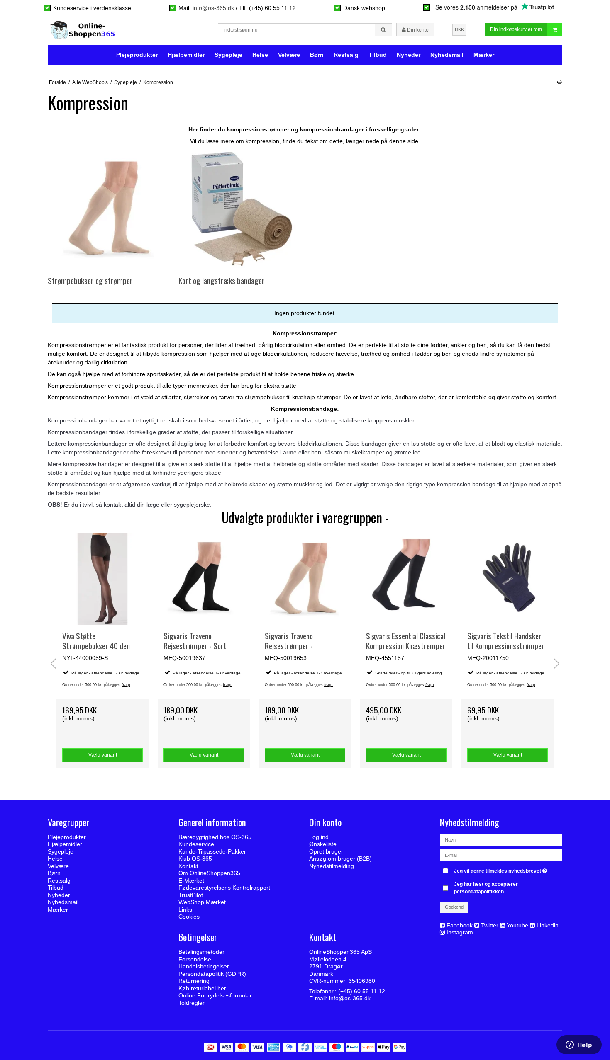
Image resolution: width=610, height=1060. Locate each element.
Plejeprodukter (137, 54)
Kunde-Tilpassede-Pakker (212, 851)
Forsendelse (194, 959)
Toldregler (191, 1002)
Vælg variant (102, 755)
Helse (260, 54)
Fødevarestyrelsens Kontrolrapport (224, 887)
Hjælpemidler (186, 54)
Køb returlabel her (202, 988)
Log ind (319, 837)
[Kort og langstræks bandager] (239, 209)
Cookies (189, 916)
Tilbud (377, 54)
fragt (126, 685)
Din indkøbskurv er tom (516, 29)
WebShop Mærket (202, 902)
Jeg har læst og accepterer (486, 888)
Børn (317, 54)
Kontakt (188, 866)
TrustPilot (190, 895)
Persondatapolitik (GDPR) (212, 973)
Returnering (194, 981)
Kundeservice (196, 844)
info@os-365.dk (213, 8)
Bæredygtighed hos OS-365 (214, 837)
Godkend (454, 907)
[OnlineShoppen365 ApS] (83, 29)
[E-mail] (501, 854)
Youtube (517, 925)
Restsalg (346, 54)
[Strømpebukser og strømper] (108, 209)
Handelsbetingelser (203, 966)
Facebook (460, 925)
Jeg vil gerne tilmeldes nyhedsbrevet (501, 869)
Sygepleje (228, 54)
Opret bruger (326, 851)
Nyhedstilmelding (331, 866)
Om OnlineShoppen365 (209, 873)
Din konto (417, 30)
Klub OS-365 (195, 858)
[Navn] (501, 839)
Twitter (489, 925)
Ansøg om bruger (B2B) (340, 858)
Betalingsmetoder (201, 951)
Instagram (460, 932)
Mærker (483, 54)
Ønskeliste (323, 844)
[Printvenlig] (559, 82)
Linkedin (548, 925)
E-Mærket (191, 880)
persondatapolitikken (479, 892)
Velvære (289, 54)
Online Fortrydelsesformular (215, 995)
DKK (459, 29)
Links (185, 909)
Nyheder (408, 54)
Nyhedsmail (447, 54)
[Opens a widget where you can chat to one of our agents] (579, 1045)
